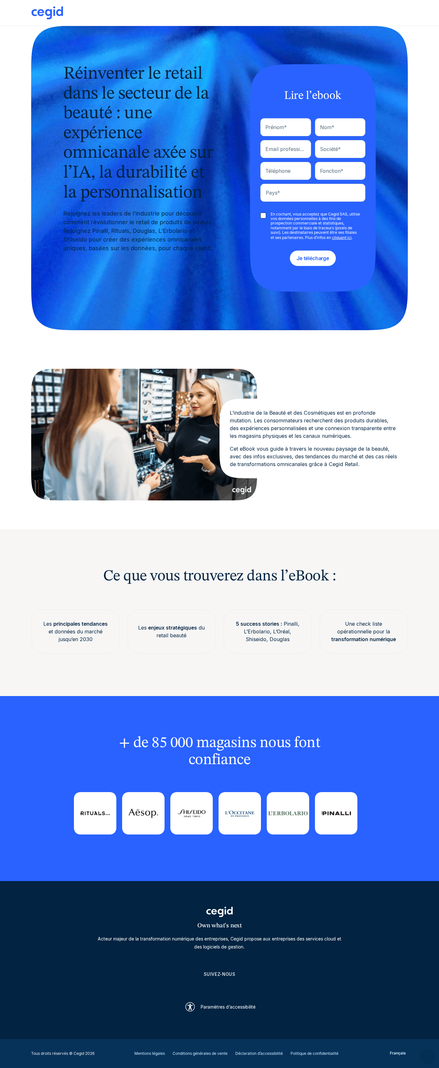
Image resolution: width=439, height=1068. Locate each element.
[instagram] (219, 985)
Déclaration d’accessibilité (259, 1053)
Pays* (273, 193)
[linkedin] (188, 985)
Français (398, 1053)
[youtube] (204, 985)
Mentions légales (149, 1053)
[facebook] (250, 985)
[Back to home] (219, 12)
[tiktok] (235, 985)
